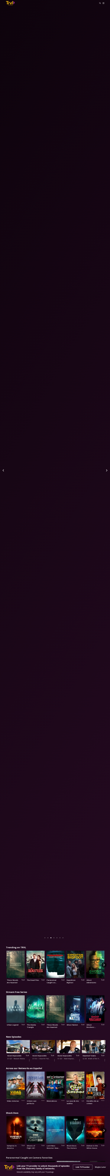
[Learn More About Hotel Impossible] (29, 1060)
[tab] (44, 937)
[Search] (99, 3)
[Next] (106, 470)
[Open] (103, 3)
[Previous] (3, 470)
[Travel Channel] (11, 3)
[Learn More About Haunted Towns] (104, 1060)
